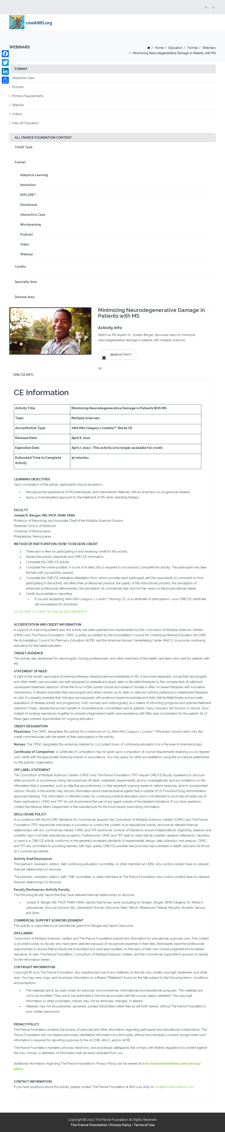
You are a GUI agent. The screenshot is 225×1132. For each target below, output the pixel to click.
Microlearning (30, 224)
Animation (28, 185)
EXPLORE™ (28, 195)
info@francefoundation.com (174, 1087)
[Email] (157, 368)
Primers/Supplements (28, 96)
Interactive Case (23, 78)
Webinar (18, 105)
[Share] (5, 80)
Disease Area (24, 297)
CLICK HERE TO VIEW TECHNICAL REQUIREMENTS (50, 612)
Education (176, 48)
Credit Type (24, 147)
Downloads (28, 204)
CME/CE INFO (23, 374)
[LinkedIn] (5, 71)
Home (159, 48)
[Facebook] (5, 53)
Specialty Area (26, 282)
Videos (17, 114)
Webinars (209, 48)
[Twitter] (5, 62)
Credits (20, 266)
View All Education (25, 123)
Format (192, 48)
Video (24, 244)
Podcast (18, 87)
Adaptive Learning (34, 175)
